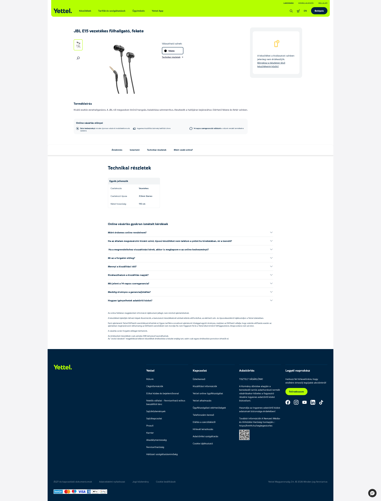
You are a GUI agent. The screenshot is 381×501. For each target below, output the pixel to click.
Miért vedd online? (183, 150)
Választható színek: (172, 43)
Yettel (150, 370)
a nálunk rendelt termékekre (219, 128)
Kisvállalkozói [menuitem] (306, 3)
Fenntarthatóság (155, 447)
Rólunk (150, 379)
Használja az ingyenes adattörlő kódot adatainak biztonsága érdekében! (259, 409)
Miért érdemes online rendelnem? (127, 232)
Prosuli (149, 425)
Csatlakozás (116, 188)
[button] (372, 493)
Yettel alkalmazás (202, 400)
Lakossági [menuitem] (289, 3)
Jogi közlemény (140, 481)
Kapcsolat (200, 370)
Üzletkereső (199, 379)
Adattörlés (246, 370)
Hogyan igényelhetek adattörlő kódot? (130, 300)
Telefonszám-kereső (203, 414)
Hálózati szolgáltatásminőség (162, 454)
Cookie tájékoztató (203, 443)
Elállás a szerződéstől (204, 421)
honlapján (268, 421)
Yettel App (157, 10)
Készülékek (85, 10)
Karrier (150, 432)
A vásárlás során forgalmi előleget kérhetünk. (128, 331)
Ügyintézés (138, 10)
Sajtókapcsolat (154, 418)
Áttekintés (117, 150)
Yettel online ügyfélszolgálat (208, 393)
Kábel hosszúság (118, 203)
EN (305, 10)
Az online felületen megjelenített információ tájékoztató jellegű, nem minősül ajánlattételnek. (148, 313)
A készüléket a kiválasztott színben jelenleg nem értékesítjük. (275, 61)
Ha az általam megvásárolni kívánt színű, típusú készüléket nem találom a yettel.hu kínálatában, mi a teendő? (170, 240)
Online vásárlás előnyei (89, 122)
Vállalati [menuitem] (322, 3)
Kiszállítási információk (205, 386)
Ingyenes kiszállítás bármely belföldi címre (153, 128)
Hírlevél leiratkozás (203, 429)
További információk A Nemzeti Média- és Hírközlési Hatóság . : (260, 422)
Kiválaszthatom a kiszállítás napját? (128, 274)
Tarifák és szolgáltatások (111, 10)
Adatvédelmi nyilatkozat (112, 481)
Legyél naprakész (297, 370)
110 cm (142, 203)
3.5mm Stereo (145, 196)
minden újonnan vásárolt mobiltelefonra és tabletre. (105, 129)
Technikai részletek (156, 150)
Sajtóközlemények (155, 411)
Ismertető (135, 150)
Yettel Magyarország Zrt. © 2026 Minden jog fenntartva (297, 481)
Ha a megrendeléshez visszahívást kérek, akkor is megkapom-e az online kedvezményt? (158, 249)
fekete (171, 51)
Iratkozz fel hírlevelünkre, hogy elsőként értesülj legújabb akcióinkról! (305, 381)
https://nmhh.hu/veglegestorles (255, 425)
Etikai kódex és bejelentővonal (162, 393)
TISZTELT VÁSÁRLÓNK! (251, 379)
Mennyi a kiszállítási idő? (122, 266)
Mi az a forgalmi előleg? (121, 257)
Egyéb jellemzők (118, 181)
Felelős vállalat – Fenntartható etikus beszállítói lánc (165, 402)
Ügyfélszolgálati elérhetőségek (209, 407)
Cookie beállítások (166, 481)
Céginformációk (154, 386)
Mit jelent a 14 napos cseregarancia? (128, 283)
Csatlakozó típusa (119, 196)
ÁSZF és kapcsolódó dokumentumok (73, 481)
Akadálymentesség (156, 439)
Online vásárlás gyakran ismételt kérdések (138, 224)
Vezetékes (144, 188)
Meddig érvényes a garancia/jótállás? (129, 291)
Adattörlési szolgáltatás (205, 436)
